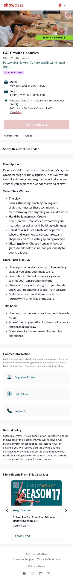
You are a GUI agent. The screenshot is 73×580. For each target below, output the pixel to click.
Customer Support (23, 559)
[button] (11, 137)
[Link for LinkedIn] (40, 573)
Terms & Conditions (48, 559)
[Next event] (66, 510)
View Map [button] (16, 112)
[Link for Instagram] (32, 573)
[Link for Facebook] (24, 573)
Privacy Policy (36, 566)
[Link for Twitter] (49, 573)
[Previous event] (7, 510)
